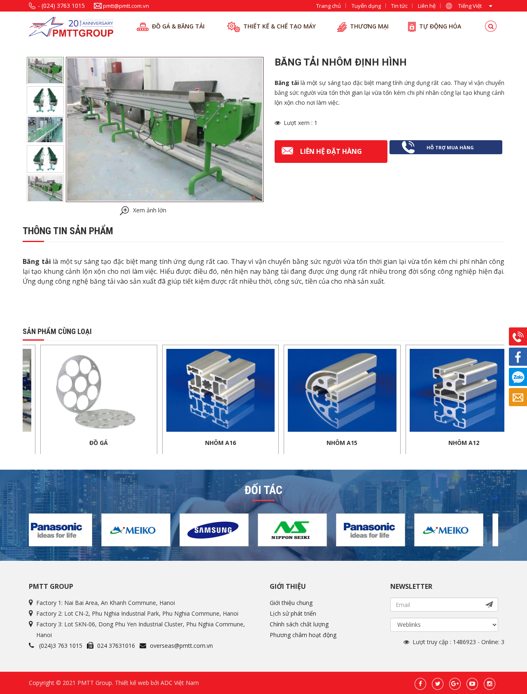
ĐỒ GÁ (56, 443)
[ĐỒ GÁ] (56, 389)
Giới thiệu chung (291, 603)
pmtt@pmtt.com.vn (126, 5)
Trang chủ (328, 5)
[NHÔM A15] (299, 389)
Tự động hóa (440, 26)
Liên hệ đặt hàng (331, 151)
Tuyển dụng (366, 5)
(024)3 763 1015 (60, 645)
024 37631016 (116, 645)
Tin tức (399, 5)
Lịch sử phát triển (293, 613)
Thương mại (369, 26)
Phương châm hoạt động (303, 635)
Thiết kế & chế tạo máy (279, 26)
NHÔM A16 (178, 443)
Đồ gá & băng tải (178, 26)
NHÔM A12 (421, 443)
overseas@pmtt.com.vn (181, 645)
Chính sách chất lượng (299, 624)
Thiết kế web (132, 683)
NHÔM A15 (299, 443)
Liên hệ (427, 5)
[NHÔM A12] (421, 389)
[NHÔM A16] (178, 389)
